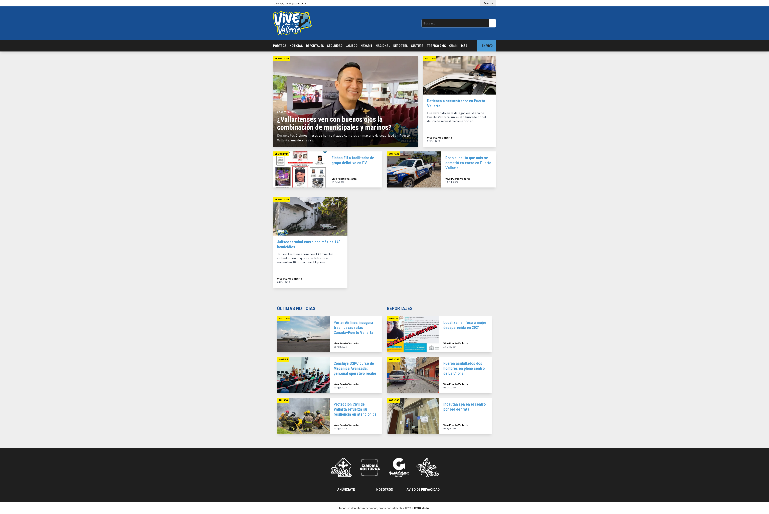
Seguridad (334, 46)
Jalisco (351, 46)
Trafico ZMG (436, 46)
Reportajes (315, 46)
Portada (279, 46)
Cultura (417, 46)
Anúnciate (346, 489)
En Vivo (487, 46)
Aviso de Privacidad (423, 489)
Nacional (383, 46)
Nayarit (366, 46)
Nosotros (384, 489)
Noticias (296, 46)
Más (464, 46)
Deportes (400, 46)
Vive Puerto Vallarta (439, 138)
